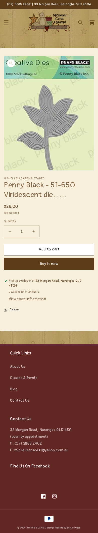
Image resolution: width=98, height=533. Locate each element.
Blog (13, 389)
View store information (27, 299)
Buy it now (49, 263)
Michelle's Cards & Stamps (41, 527)
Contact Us (19, 400)
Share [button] (14, 310)
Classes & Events (23, 378)
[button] (6, 22)
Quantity (10, 221)
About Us (17, 366)
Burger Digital (74, 527)
